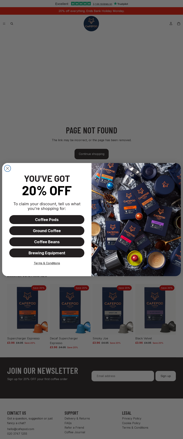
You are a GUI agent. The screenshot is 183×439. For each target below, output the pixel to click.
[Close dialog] (7, 168)
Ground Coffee (47, 230)
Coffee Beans (47, 241)
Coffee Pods (47, 219)
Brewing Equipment (47, 253)
